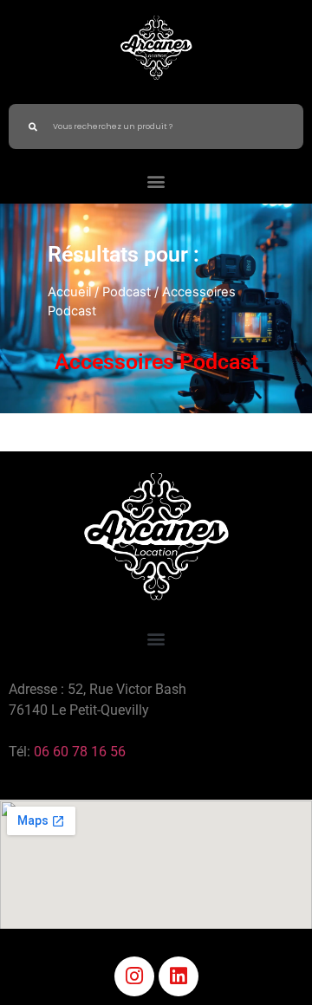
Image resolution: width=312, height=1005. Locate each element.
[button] (156, 180)
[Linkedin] (178, 976)
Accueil (69, 292)
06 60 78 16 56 (80, 751)
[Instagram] (134, 976)
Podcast (126, 292)
